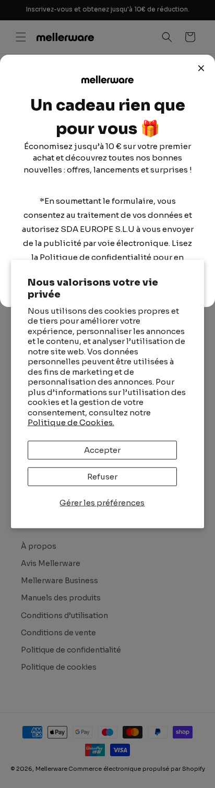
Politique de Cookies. (71, 422)
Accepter (102, 449)
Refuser (102, 476)
